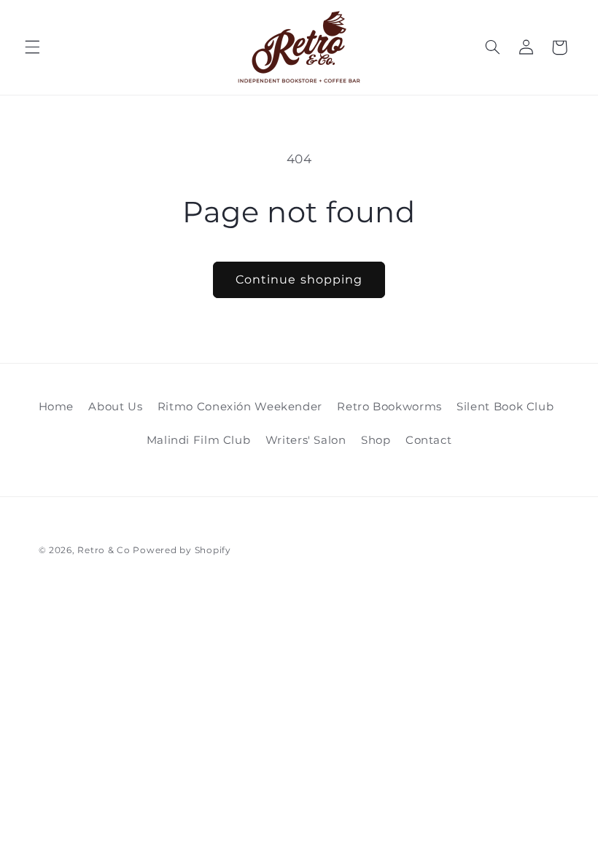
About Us (115, 406)
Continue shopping (299, 279)
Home (56, 406)
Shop (376, 440)
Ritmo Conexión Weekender (240, 406)
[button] (32, 47)
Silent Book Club (505, 406)
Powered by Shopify (181, 550)
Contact (428, 440)
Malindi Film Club (199, 440)
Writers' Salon (305, 440)
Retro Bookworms (389, 406)
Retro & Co (105, 550)
